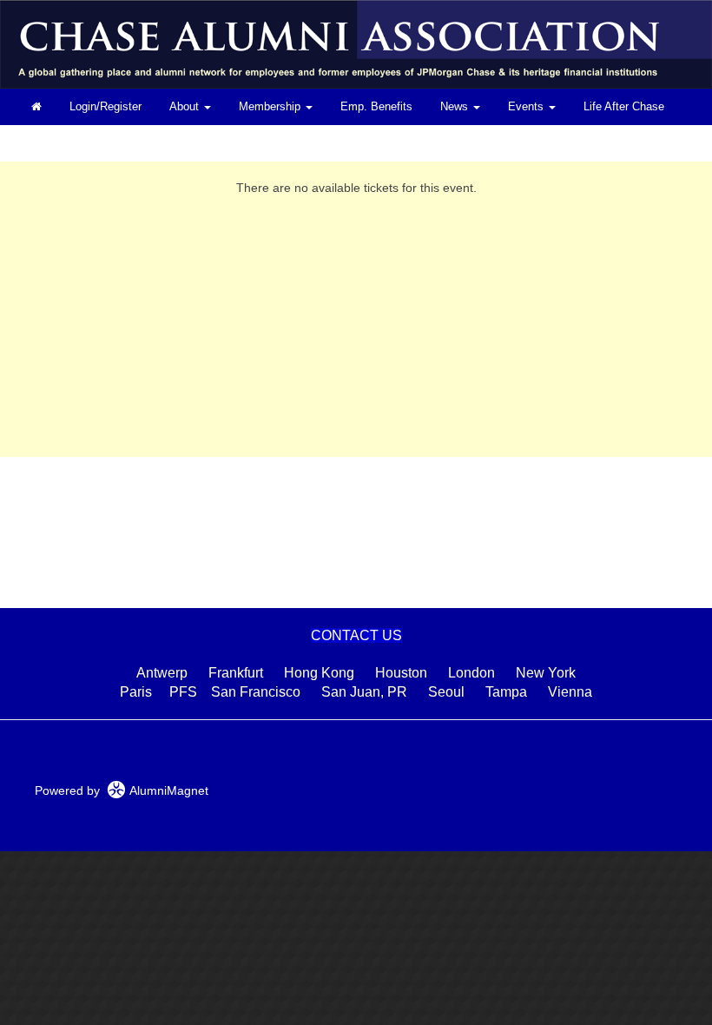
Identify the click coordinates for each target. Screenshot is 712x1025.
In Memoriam (128, 143)
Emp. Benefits (376, 107)
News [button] (455, 107)
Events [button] (527, 107)
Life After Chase (623, 107)
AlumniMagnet (167, 790)
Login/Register (105, 107)
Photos (49, 143)
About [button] (185, 107)
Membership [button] (271, 107)
